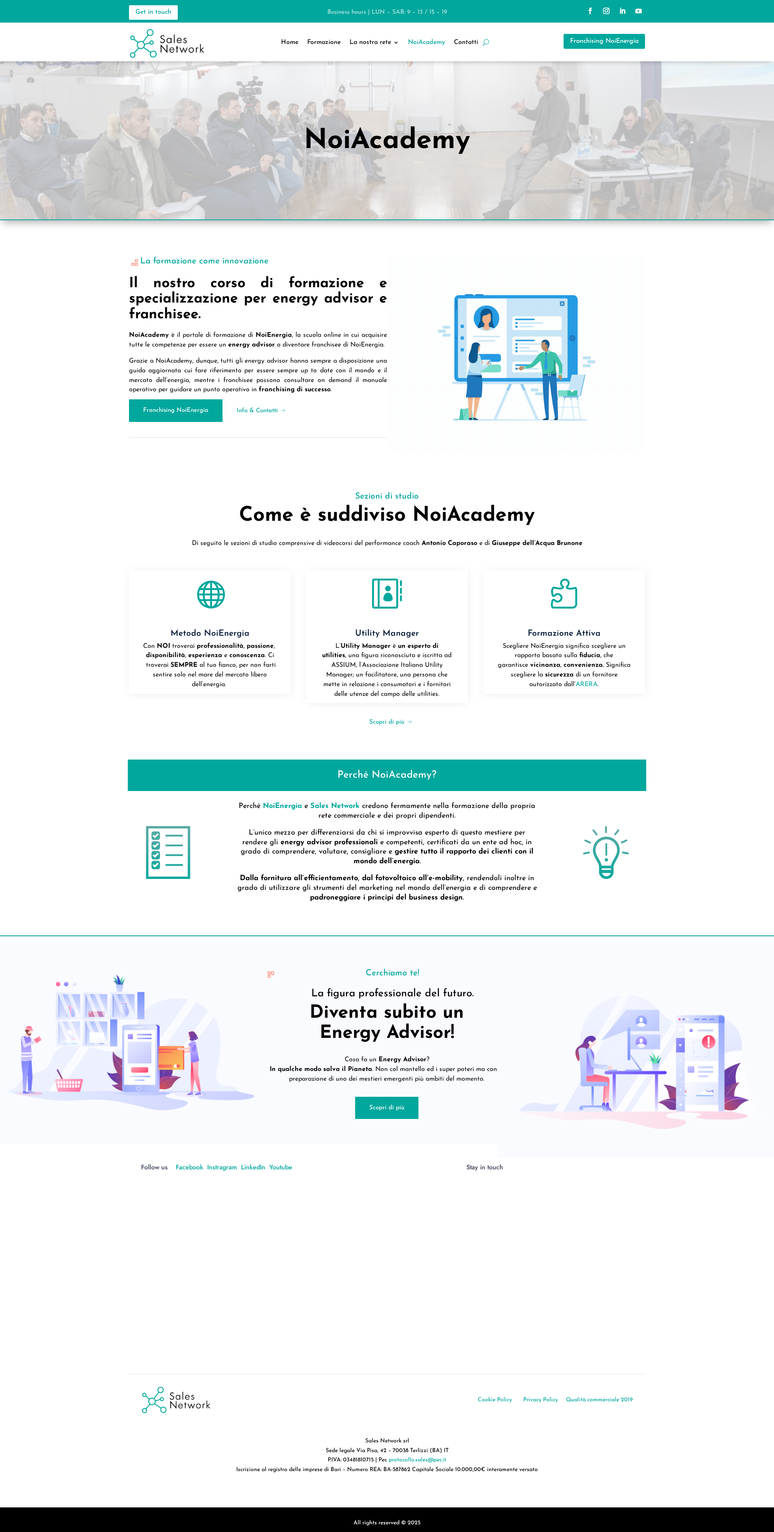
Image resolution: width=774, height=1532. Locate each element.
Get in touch (153, 12)
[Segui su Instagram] (606, 10)
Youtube (280, 1167)
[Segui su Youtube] (638, 10)
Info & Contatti (257, 411)
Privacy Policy (540, 1400)
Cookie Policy (495, 1400)
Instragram (222, 1167)
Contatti (466, 43)
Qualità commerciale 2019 (599, 1400)
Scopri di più (386, 722)
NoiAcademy (426, 43)
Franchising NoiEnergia (604, 41)
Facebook (189, 1167)
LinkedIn (253, 1167)
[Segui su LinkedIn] (622, 10)
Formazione (324, 43)
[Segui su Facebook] (590, 10)
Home (289, 43)
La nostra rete (370, 43)
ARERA (586, 684)
